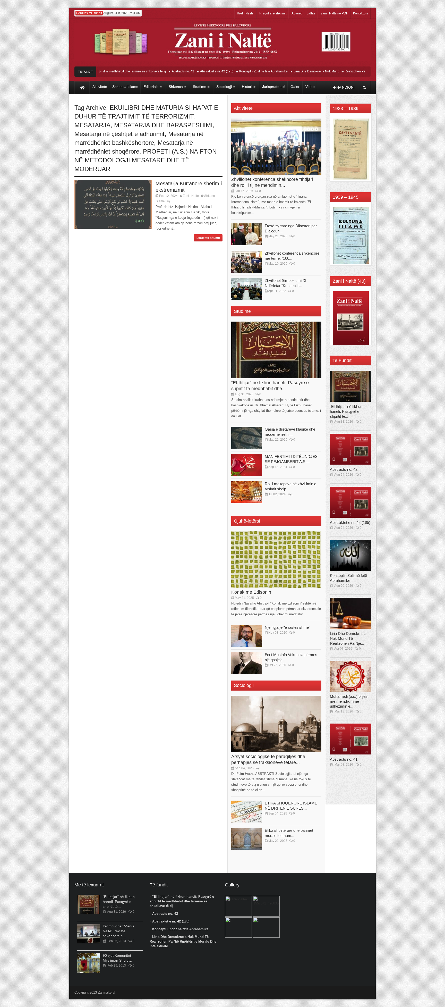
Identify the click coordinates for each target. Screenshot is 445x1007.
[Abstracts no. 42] (350, 449)
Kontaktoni (360, 13)
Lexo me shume (208, 238)
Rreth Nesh (245, 13)
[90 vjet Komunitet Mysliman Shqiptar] (88, 963)
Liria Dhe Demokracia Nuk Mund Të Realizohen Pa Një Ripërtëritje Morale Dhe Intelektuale (339, 71)
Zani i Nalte (191, 196)
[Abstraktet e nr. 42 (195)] (350, 502)
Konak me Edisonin (251, 592)
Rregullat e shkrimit (272, 13)
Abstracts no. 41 (343, 759)
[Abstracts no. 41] (350, 739)
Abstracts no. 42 (164, 71)
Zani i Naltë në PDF (334, 13)
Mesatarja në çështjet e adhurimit (119, 133)
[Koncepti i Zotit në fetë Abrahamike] (350, 555)
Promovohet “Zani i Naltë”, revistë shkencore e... (118, 931)
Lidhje (311, 13)
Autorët (297, 13)
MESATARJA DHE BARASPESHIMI (163, 125)
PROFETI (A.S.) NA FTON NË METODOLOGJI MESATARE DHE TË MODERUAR (145, 160)
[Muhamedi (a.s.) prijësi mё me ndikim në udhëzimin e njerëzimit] (350, 676)
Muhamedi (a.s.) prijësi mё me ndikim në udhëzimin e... (349, 701)
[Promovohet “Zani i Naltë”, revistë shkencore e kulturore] (88, 933)
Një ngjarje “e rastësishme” (287, 627)
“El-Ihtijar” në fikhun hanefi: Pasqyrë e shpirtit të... (346, 411)
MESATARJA (92, 125)
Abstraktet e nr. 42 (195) (198, 71)
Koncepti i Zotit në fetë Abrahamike (245, 71)
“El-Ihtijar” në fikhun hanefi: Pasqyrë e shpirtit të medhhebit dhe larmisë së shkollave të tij (182, 901)
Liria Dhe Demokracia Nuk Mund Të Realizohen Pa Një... (348, 638)
